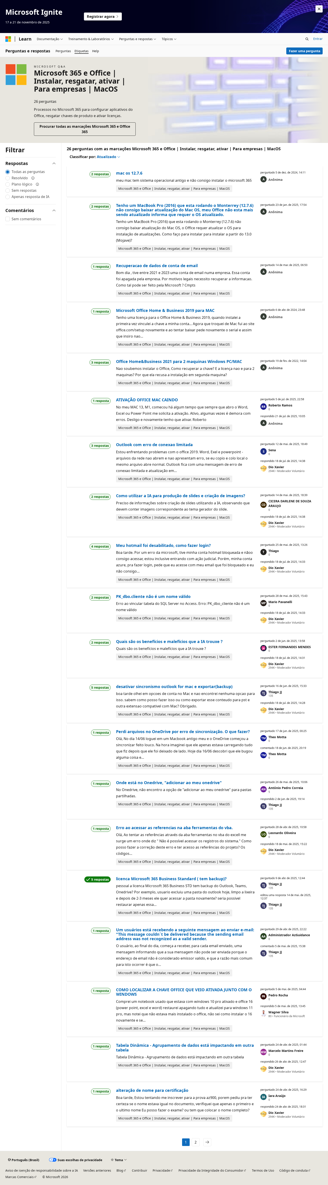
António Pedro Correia (285, 788)
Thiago (273, 551)
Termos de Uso (263, 1170)
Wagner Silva (278, 1012)
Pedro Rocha (278, 995)
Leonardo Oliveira (282, 833)
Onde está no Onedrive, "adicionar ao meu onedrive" (169, 782)
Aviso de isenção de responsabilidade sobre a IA (41, 1170)
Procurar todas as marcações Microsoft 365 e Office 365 (84, 129)
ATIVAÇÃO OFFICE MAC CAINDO (147, 399)
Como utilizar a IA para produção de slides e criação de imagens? (180, 495)
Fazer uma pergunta (304, 51)
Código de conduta (293, 1170)
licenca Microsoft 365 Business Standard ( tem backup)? (171, 878)
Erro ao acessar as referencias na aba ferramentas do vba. (174, 827)
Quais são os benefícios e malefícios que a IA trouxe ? (169, 641)
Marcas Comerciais (19, 1177)
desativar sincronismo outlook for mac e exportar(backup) (174, 686)
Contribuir (139, 1170)
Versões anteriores (97, 1170)
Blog (119, 1170)
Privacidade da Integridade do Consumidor (211, 1170)
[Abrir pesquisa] (307, 39)
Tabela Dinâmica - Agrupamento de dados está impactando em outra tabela (185, 1047)
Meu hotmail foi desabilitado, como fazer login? (163, 545)
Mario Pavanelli (280, 602)
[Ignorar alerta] (319, 8)
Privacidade (161, 1170)
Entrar (318, 39)
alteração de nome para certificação (152, 1090)
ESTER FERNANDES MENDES (289, 647)
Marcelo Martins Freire (285, 1051)
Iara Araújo (277, 1096)
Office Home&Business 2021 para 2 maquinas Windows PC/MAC (179, 361)
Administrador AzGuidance (289, 935)
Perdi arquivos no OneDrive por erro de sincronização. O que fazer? (183, 731)
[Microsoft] (8, 39)
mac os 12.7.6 (129, 173)
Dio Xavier (276, 467)
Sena (272, 450)
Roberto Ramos (280, 405)
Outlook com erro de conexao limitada (154, 444)
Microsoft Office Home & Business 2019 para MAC (165, 310)
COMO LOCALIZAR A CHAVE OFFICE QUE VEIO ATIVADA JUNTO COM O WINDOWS (184, 992)
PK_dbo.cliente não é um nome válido (153, 596)
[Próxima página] (207, 1142)
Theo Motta (277, 737)
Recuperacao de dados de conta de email (157, 265)
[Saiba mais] (33, 178)
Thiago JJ (275, 692)
